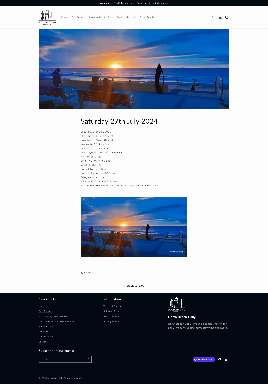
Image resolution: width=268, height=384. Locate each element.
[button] (96, 17)
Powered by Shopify (73, 378)
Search (42, 342)
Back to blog (136, 285)
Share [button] (87, 272)
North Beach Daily (54, 378)
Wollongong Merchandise (53, 316)
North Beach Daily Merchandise (56, 321)
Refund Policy (111, 316)
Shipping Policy (112, 311)
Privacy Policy (111, 321)
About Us (44, 331)
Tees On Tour (46, 326)
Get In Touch (46, 336)
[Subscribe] (88, 359)
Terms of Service (112, 306)
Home (42, 306)
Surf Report (45, 311)
